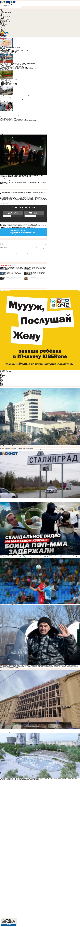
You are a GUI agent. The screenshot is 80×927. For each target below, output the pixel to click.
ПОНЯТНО (9, 924)
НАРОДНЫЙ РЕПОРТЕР (4, 19)
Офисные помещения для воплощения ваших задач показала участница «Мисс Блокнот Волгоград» (18, 68)
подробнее (9, 371)
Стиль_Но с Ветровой (4, 101)
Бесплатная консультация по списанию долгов (8, 51)
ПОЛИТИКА (2, 23)
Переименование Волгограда (5, 69)
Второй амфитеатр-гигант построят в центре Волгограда (10, 778)
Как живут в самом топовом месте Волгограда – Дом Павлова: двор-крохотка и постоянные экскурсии (18, 98)
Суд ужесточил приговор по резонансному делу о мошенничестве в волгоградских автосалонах (32, 666)
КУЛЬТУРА (2, 17)
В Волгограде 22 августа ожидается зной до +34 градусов (24, 448)
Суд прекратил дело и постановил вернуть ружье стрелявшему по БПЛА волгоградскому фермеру (16, 665)
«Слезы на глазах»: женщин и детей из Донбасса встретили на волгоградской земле (15, 224)
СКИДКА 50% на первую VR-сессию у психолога (8, 52)
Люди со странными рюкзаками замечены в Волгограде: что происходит (57, 557)
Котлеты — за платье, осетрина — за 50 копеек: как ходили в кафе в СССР (23, 732)
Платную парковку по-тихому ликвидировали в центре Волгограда (59, 665)
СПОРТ (1, 27)
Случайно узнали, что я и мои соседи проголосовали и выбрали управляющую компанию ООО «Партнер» (39, 555)
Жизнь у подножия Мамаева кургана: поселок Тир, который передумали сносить (14, 100)
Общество (2, 133)
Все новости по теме (3, 49)
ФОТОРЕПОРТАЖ (3, 28)
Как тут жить (2, 85)
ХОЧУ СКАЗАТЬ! (3, 30)
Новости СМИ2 (2, 282)
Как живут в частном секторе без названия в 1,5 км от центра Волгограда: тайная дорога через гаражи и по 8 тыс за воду (21, 99)
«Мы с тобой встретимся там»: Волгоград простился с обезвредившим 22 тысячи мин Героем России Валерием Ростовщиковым (59, 778)
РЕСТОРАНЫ (2, 25)
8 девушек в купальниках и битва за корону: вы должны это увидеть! (12, 66)
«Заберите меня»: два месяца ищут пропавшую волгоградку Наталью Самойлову (15, 557)
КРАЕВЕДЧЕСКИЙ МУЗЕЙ (5, 16)
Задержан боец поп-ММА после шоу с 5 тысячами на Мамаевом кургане (12, 555)
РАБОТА (6, 32)
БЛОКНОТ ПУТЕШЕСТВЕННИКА (6, 12)
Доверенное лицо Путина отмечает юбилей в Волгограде (64, 555)
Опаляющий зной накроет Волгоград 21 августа (11, 667)
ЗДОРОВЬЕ (2, 14)
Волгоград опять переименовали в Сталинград (8, 83)
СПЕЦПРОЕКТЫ (3, 26)
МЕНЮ (1, 9)
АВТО (1, 10)
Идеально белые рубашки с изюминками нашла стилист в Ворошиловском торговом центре (16, 116)
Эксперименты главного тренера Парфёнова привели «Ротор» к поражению (12, 604)
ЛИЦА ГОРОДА (3, 18)
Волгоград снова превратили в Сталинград (7, 82)
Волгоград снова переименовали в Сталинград (8, 84)
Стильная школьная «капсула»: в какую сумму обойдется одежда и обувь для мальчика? (16, 115)
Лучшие (5, 247)
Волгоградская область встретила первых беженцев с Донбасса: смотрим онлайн (14, 227)
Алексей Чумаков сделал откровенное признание (52, 556)
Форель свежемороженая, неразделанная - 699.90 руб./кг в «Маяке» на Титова (14, 50)
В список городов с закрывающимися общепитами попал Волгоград (29, 778)
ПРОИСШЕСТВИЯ (3, 24)
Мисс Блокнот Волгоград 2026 (5, 53)
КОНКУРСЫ (2, 15)
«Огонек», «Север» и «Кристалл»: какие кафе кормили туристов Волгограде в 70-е (12, 445)
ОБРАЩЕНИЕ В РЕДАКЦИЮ (5, 21)
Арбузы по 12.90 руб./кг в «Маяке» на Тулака (8, 448)
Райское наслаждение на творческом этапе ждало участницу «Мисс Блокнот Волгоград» (16, 67)
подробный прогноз (3, 371)
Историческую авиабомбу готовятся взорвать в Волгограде (37, 557)
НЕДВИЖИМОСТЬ (3, 20)
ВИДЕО (1, 13)
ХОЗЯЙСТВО (2, 29)
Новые (1, 247)
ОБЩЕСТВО (2, 22)
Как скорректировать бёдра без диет (6, 114)
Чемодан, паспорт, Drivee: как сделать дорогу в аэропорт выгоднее (33, 556)
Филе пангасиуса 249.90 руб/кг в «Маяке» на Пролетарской (39, 665)
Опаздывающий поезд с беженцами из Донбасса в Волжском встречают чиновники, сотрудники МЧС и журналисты (20, 225)
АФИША (1, 11)
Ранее (10, 247)
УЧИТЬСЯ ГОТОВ (6, 33)
